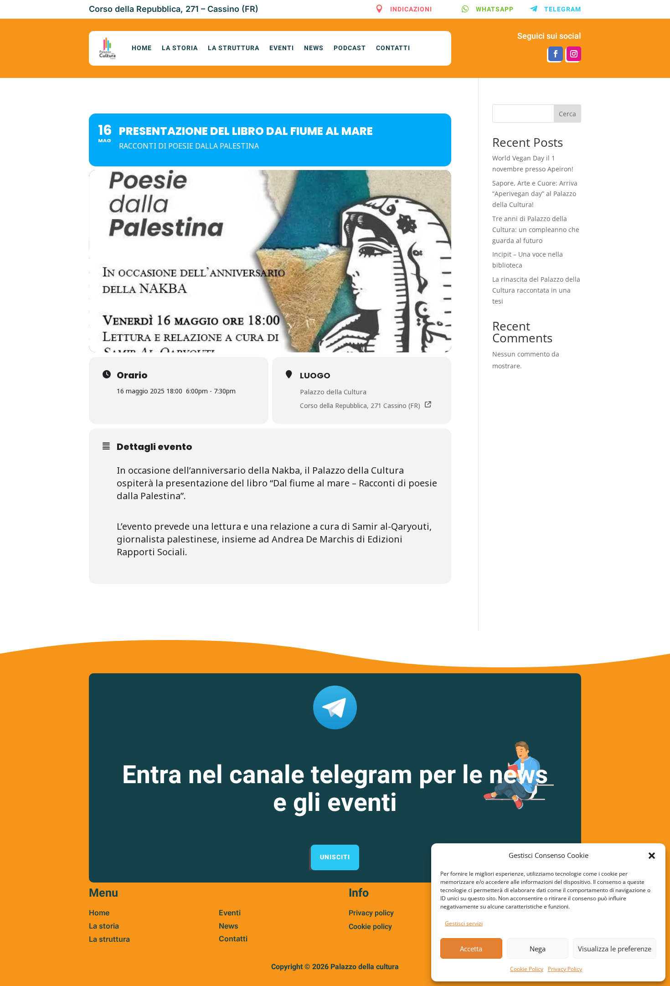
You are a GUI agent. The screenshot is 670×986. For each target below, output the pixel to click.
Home (142, 48)
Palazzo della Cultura (333, 391)
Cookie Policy (526, 969)
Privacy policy (371, 913)
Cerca (567, 113)
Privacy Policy (565, 969)
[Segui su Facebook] (555, 53)
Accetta (471, 948)
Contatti (393, 48)
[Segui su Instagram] (574, 53)
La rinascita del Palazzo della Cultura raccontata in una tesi (536, 290)
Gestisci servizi (464, 923)
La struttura (233, 48)
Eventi (281, 48)
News (314, 48)
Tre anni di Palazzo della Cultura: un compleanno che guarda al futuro (535, 229)
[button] (651, 855)
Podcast (350, 48)
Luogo (315, 375)
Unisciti (335, 857)
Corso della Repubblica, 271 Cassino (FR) (360, 405)
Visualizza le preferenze (614, 948)
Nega (538, 948)
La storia (180, 48)
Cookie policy (370, 926)
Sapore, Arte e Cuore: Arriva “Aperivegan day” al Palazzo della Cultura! (534, 194)
